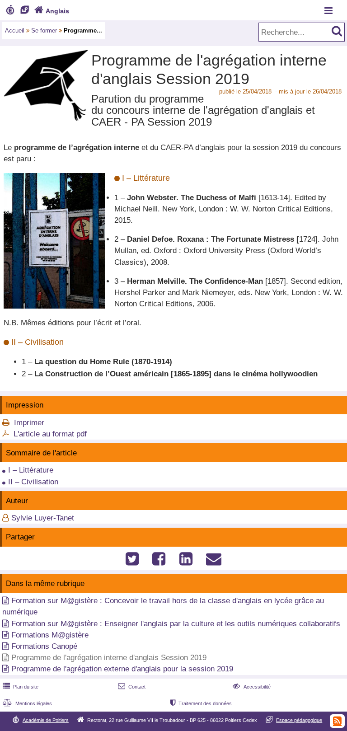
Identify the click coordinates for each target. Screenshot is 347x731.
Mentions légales (27, 703)
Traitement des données (201, 703)
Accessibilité (251, 686)
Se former (44, 30)
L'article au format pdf (50, 434)
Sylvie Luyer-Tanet (42, 518)
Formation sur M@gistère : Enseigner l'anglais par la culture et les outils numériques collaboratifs (175, 623)
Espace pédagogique (299, 720)
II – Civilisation (33, 482)
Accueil (14, 30)
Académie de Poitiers (46, 720)
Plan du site (20, 686)
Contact (131, 686)
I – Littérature (30, 470)
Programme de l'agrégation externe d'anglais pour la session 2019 (122, 669)
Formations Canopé (44, 646)
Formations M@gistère (50, 635)
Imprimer (29, 422)
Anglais (51, 10)
